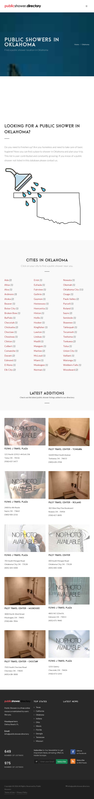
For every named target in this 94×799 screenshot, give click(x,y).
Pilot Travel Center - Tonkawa (65, 449)
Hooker (38, 322)
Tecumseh (68, 332)
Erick (36, 280)
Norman (38, 369)
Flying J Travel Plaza (16, 448)
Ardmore (9, 294)
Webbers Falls (70, 365)
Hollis (37, 317)
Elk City (8, 369)
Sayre (66, 313)
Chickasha (9, 327)
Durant (8, 355)
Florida (39, 730)
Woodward (69, 369)
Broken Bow (10, 313)
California (40, 711)
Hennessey (40, 303)
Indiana (39, 718)
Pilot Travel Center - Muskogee (22, 608)
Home (76, 44)
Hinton (37, 313)
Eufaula (38, 284)
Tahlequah (68, 327)
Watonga (68, 360)
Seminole (68, 317)
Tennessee (40, 737)
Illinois (38, 726)
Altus (7, 284)
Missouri (39, 741)
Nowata (67, 280)
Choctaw (9, 332)
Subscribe (62, 761)
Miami (37, 360)
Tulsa (66, 346)
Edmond (8, 360)
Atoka (7, 299)
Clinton (8, 341)
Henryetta (39, 308)
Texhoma (68, 336)
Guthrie (38, 294)
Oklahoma (85, 44)
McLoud (38, 355)
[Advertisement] (47, 104)
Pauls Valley (69, 299)
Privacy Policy (22, 792)
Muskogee (39, 365)
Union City (68, 350)
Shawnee (68, 322)
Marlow (38, 350)
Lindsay (38, 336)
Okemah (67, 284)
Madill (37, 341)
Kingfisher (39, 327)
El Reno (8, 365)
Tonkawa (68, 341)
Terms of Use (9, 792)
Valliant (67, 355)
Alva (6, 289)
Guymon (38, 299)
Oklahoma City (71, 289)
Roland (66, 308)
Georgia (39, 733)
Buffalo (8, 317)
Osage (66, 294)
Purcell (66, 303)
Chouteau (9, 336)
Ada (6, 280)
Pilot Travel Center (59, 555)
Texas (38, 707)
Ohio (38, 722)
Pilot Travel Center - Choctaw (21, 661)
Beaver (8, 303)
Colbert (8, 346)
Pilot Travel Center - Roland (64, 502)
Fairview (38, 289)
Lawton (38, 332)
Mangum (38, 346)
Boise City (9, 308)
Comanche (9, 350)
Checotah (9, 322)
